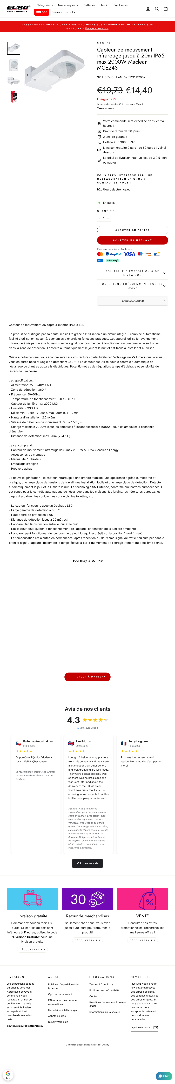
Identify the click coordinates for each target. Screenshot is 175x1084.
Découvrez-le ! (32, 949)
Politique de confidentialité (104, 990)
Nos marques (67, 5)
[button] (164, 1076)
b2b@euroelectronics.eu (114, 189)
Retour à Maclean (90, 677)
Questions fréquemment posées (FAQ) (132, 286)
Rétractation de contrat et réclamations (62, 1002)
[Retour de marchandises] (87, 899)
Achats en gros (57, 1015)
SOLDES (41, 12)
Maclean (105, 43)
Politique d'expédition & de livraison (132, 273)
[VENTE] (142, 899)
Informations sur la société (104, 1012)
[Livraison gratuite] (32, 899)
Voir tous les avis (87, 863)
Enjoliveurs (120, 5)
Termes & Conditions (101, 984)
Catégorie (43, 5)
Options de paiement (60, 994)
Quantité (106, 211)
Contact (94, 996)
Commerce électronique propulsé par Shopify (87, 1044)
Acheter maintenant (132, 240)
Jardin (104, 5)
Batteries (89, 5)
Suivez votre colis (63, 12)
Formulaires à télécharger (62, 1010)
